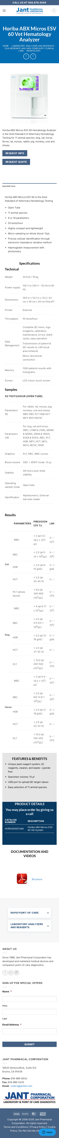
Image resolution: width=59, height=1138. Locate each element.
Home (6, 46)
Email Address (11, 1024)
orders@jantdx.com (21, 1085)
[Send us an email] (11, 972)
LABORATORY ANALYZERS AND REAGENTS (27, 926)
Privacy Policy (38, 1126)
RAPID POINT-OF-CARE (25, 912)
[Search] (54, 10)
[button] (4, 10)
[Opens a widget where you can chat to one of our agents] (47, 1132)
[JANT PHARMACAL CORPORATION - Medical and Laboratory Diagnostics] (29, 11)
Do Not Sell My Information (34, 1130)
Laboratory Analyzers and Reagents (32, 46)
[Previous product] (33, 56)
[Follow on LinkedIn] (16, 972)
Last (5, 1018)
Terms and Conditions (15, 1126)
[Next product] (26, 56)
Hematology (33, 51)
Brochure (37, 879)
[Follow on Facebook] (5, 972)
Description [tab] (8, 186)
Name (7, 991)
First (5, 1006)
